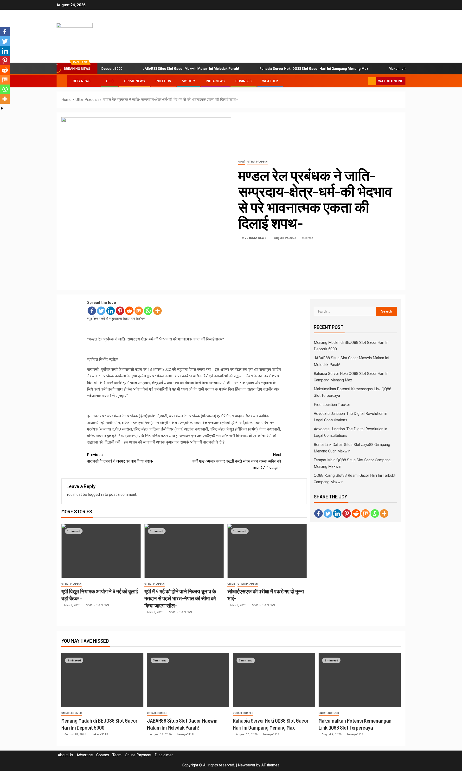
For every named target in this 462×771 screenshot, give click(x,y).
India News (215, 81)
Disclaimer (164, 755)
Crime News (134, 81)
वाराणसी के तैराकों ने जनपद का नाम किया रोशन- (120, 458)
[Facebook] (92, 311)
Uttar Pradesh (257, 161)
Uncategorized (71, 713)
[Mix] (139, 311)
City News (81, 81)
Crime (231, 583)
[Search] (364, 81)
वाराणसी (241, 161)
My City (188, 81)
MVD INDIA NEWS (254, 238)
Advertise (85, 755)
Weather (270, 81)
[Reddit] (129, 311)
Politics (163, 81)
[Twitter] (101, 311)
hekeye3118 (100, 734)
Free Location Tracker (332, 404)
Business (243, 81)
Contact (102, 755)
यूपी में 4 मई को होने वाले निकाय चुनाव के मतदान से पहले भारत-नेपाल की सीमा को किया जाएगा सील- (180, 598)
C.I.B (110, 81)
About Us (65, 755)
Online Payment (138, 755)
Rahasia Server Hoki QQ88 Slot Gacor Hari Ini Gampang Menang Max (298, 69)
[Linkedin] (110, 311)
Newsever (246, 765)
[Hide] (2, 108)
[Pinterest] (120, 311)
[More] (157, 311)
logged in (96, 494)
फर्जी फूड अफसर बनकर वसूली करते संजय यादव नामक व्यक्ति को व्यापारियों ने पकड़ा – (236, 461)
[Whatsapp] (148, 311)
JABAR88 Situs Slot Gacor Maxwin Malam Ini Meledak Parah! (176, 69)
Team (117, 755)
